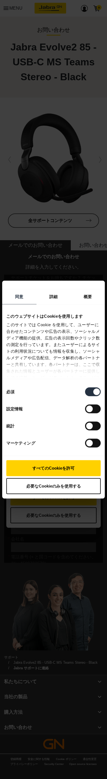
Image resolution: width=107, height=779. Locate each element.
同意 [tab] (19, 296)
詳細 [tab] (53, 296)
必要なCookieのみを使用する (53, 486)
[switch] (93, 408)
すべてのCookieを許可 (53, 467)
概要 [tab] (88, 296)
